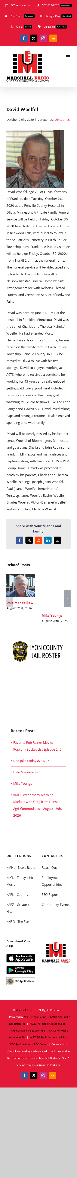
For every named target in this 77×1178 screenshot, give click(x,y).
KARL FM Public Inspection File (27, 1030)
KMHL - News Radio (20, 867)
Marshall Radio (24, 1010)
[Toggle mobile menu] (68, 56)
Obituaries (62, 120)
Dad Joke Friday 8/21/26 (31, 761)
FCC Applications (20, 1044)
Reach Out (49, 867)
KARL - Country (17, 894)
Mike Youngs (55, 587)
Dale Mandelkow (20, 580)
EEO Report (50, 894)
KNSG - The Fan (17, 921)
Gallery (21, 590)
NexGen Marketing (35, 1017)
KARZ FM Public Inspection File (47, 1037)
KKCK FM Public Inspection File (47, 1024)
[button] (9, 598)
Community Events (56, 904)
